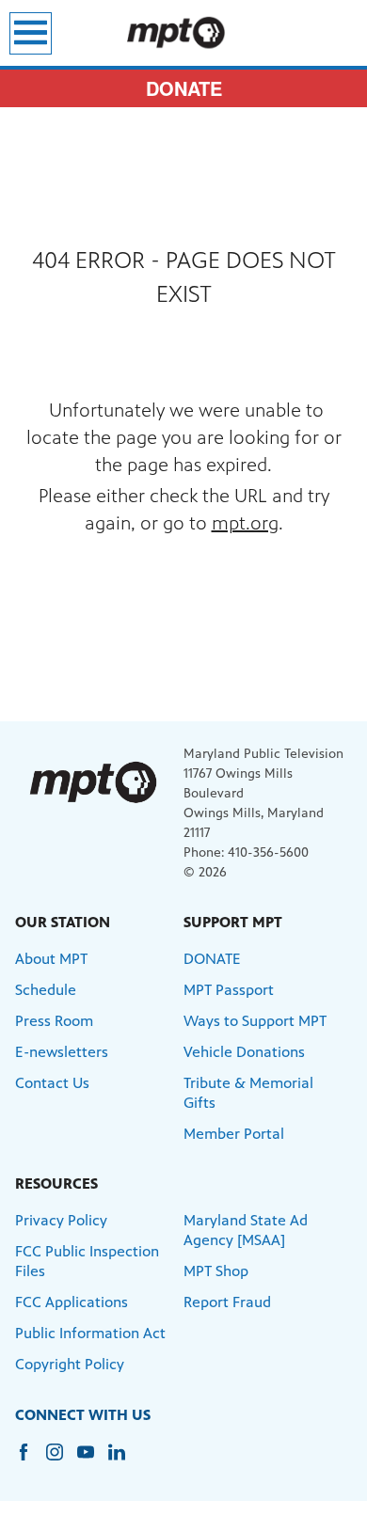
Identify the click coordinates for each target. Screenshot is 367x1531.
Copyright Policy (69, 1364)
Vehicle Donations (244, 1052)
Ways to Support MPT (255, 1021)
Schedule (45, 990)
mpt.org (245, 523)
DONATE (184, 88)
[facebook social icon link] (30, 1461)
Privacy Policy (61, 1220)
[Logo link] (92, 782)
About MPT (51, 959)
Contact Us (52, 1083)
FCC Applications (71, 1302)
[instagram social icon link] (61, 1461)
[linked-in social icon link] (123, 1461)
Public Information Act (90, 1333)
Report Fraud (227, 1302)
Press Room (54, 1021)
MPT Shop (216, 1271)
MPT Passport (229, 990)
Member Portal (234, 1134)
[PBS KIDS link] (183, 33)
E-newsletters (61, 1052)
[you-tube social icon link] (92, 1461)
